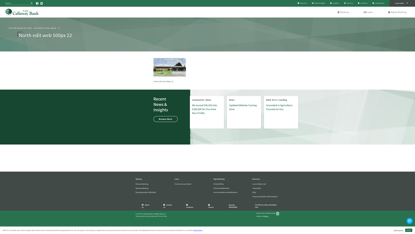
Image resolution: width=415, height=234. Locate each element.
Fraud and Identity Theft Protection (265, 196)
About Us (350, 3)
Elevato (266, 216)
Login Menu (399, 3)
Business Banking (142, 188)
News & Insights (320, 3)
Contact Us (363, 3)
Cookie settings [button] (398, 230)
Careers (211, 207)
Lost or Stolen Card (259, 184)
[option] (206, 114)
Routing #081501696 (233, 206)
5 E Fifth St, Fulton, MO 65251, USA (266, 206)
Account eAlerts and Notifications (225, 192)
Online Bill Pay (218, 184)
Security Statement (151, 216)
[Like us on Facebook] (37, 3)
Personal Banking (142, 184)
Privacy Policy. (198, 230)
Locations (336, 3)
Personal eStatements (221, 188)
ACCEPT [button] (408, 230)
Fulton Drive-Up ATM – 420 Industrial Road (32, 28)
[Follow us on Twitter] (41, 3)
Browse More (165, 119)
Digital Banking (398, 12)
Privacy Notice (140, 216)
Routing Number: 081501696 (146, 192)
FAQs (254, 192)
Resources (303, 3)
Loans (370, 12)
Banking (344, 12)
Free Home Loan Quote (183, 184)
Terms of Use (163, 216)
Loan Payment (379, 3)
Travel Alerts (256, 188)
